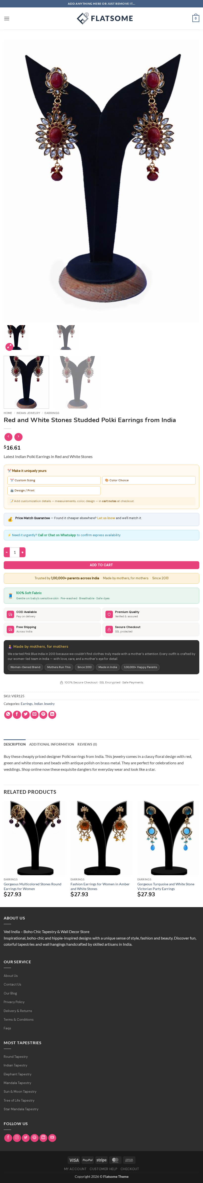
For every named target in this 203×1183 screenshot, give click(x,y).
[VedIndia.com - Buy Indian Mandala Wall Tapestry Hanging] (101, 18)
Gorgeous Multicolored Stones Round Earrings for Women (32, 886)
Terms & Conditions (19, 1019)
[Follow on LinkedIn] (43, 1138)
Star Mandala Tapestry (21, 1109)
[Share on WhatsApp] (8, 715)
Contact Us (12, 984)
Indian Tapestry (15, 1065)
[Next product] (8, 437)
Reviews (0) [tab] (87, 744)
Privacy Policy (14, 1002)
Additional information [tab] (51, 744)
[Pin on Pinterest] (43, 715)
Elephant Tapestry (17, 1074)
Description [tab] (15, 744)
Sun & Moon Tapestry (20, 1091)
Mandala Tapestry (17, 1083)
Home (8, 413)
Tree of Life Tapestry (19, 1100)
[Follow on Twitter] (26, 1138)
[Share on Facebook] (17, 715)
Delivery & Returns (18, 1011)
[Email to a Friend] (34, 715)
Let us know (106, 518)
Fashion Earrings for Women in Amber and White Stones (100, 886)
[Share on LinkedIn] (52, 715)
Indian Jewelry (28, 413)
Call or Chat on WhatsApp (57, 535)
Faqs (7, 1028)
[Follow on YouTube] (52, 1138)
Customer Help (103, 1169)
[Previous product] (18, 437)
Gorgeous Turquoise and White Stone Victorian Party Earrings (165, 886)
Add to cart (101, 565)
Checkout (130, 1169)
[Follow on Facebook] (8, 1138)
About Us (11, 976)
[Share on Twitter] (26, 715)
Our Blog (10, 993)
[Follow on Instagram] (17, 1138)
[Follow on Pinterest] (34, 1138)
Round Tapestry (16, 1057)
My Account (75, 1169)
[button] (7, 18)
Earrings (52, 413)
